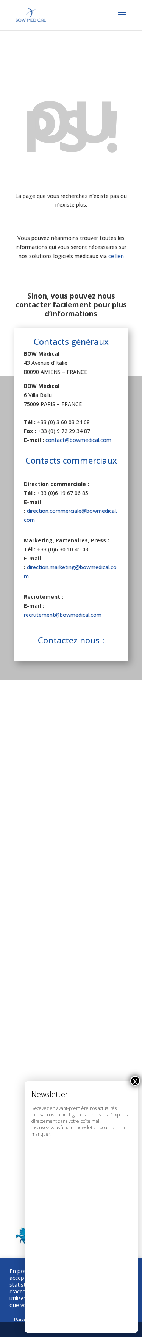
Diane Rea (33, 780)
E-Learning (34, 1007)
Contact (30, 975)
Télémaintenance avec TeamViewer (69, 991)
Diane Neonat (38, 812)
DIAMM (29, 843)
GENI (26, 859)
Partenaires (35, 928)
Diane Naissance (42, 827)
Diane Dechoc (38, 796)
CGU (25, 959)
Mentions (32, 944)
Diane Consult (38, 748)
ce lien (116, 256)
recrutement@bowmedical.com (62, 614)
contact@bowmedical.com (78, 440)
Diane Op (32, 764)
